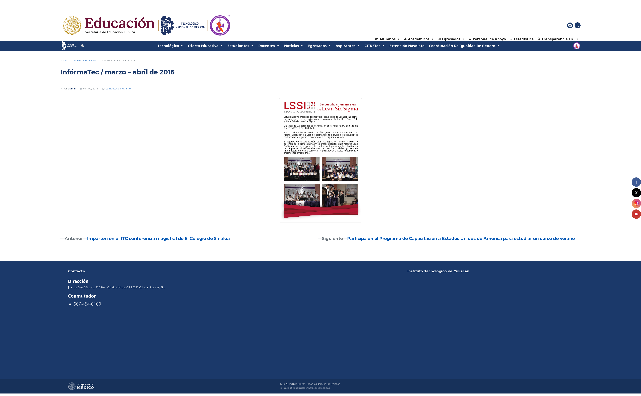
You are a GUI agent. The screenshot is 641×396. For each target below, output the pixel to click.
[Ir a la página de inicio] (82, 45)
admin (72, 88)
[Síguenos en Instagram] (636, 203)
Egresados (451, 39)
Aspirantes (346, 45)
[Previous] (285, 160)
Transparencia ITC (558, 39)
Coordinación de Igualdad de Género (462, 45)
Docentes (266, 45)
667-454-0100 (87, 304)
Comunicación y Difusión (83, 60)
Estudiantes (238, 45)
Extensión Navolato (406, 45)
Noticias (291, 45)
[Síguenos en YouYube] (636, 214)
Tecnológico (168, 45)
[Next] (355, 160)
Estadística (524, 39)
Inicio (64, 60)
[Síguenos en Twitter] (636, 192)
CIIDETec (372, 45)
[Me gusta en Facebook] (636, 182)
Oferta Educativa (203, 45)
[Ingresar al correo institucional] (570, 25)
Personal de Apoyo (489, 39)
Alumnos (388, 39)
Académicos (419, 39)
